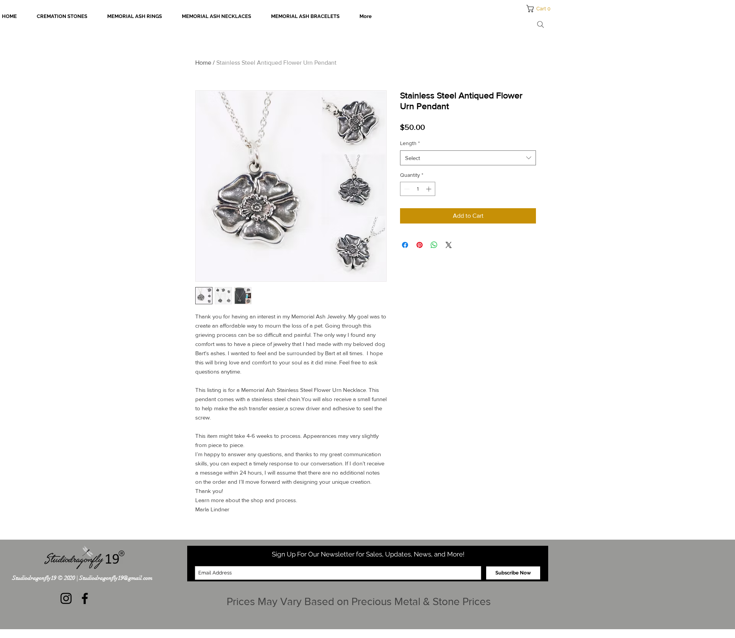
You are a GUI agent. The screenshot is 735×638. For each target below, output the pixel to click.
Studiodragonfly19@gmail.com (115, 577)
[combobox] (468, 157)
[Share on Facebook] (405, 245)
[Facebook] (84, 598)
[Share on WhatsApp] (434, 245)
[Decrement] (406, 189)
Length (410, 143)
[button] (540, 8)
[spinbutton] (418, 189)
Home (203, 62)
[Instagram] (66, 598)
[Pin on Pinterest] (419, 245)
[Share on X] (448, 245)
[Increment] (429, 189)
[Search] (540, 24)
